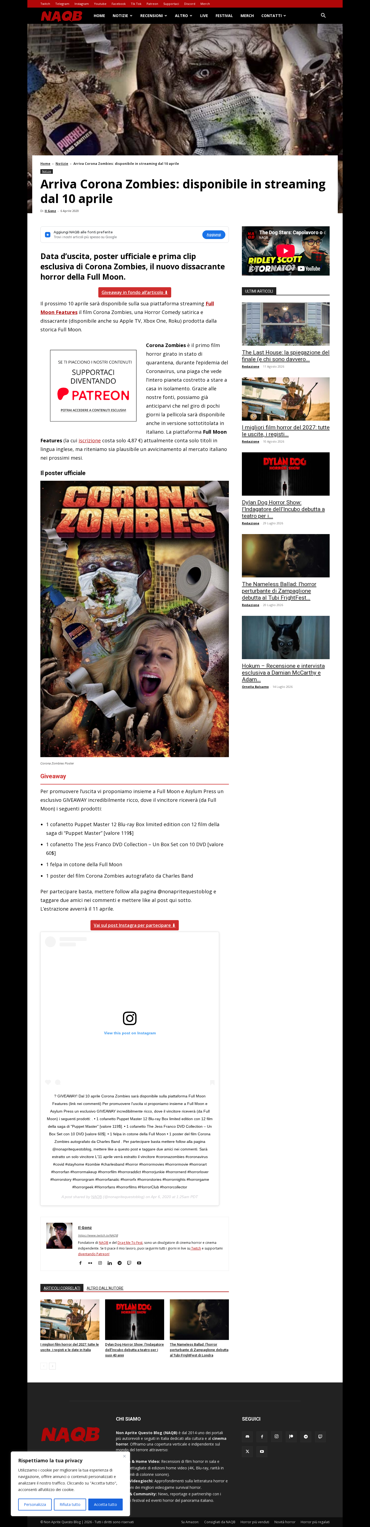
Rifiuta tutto (70, 1504)
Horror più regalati (315, 1522)
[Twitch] (131, 1263)
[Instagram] (102, 1263)
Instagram (81, 4)
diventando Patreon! (93, 1254)
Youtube (100, 4)
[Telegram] (121, 1263)
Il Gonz (50, 211)
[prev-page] (43, 1366)
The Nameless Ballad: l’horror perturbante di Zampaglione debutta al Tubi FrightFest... (279, 591)
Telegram (62, 4)
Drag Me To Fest (130, 1242)
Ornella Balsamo (255, 687)
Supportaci (171, 4)
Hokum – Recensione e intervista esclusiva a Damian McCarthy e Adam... (283, 673)
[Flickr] (92, 1263)
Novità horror (285, 1522)
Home (99, 15)
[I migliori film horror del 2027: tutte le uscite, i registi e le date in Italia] (69, 1319)
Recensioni (151, 15)
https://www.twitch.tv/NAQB (98, 1235)
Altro (181, 15)
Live (204, 15)
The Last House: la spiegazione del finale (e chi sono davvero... (286, 355)
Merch (205, 4)
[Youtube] (141, 1263)
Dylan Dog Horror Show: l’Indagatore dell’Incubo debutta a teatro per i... (283, 509)
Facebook (119, 4)
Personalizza (35, 1504)
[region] (70, 1483)
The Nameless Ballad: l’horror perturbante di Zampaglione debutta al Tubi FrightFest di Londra (199, 1349)
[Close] (124, 1456)
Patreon (152, 4)
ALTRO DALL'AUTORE (105, 1288)
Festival (224, 15)
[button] (323, 16)
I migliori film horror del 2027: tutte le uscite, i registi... (286, 430)
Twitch (45, 4)
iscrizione (90, 440)
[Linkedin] (111, 1263)
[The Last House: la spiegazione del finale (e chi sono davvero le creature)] (286, 324)
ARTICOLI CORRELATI (62, 1288)
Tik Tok (136, 4)
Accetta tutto (105, 1504)
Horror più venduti (255, 1522)
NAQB (96, 1197)
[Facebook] (82, 1263)
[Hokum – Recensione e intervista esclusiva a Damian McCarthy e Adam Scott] (286, 637)
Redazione (250, 366)
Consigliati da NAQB (219, 1522)
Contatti (271, 15)
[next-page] (52, 1366)
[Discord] (247, 1436)
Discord (189, 4)
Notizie (120, 15)
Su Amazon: (190, 1522)
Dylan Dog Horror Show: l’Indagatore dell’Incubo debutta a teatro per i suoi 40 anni (134, 1349)
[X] (247, 1451)
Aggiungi (214, 234)
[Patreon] (291, 1436)
